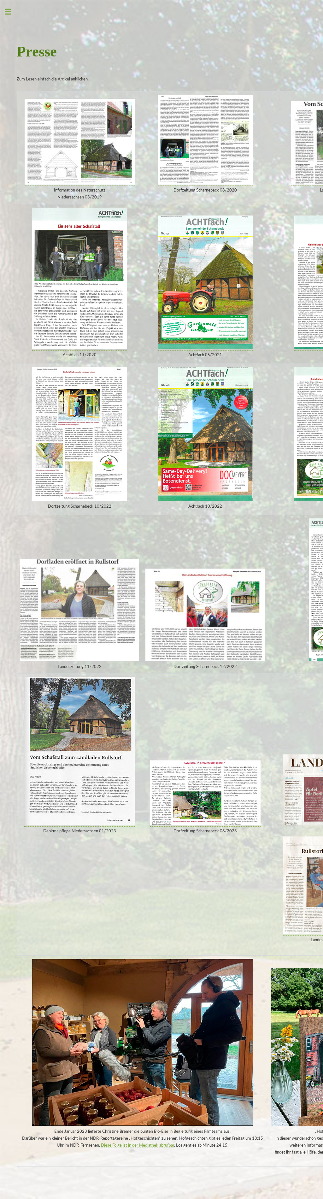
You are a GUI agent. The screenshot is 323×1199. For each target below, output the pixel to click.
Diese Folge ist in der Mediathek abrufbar (137, 1145)
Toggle (11, 12)
